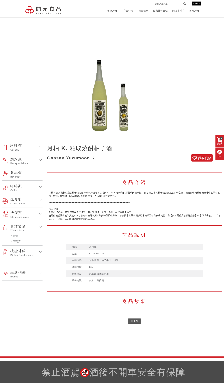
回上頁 (134, 321)
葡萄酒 (17, 241)
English (196, 3)
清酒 (15, 235)
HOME (43, 10)
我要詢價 (204, 158)
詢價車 (219, 141)
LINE (220, 156)
